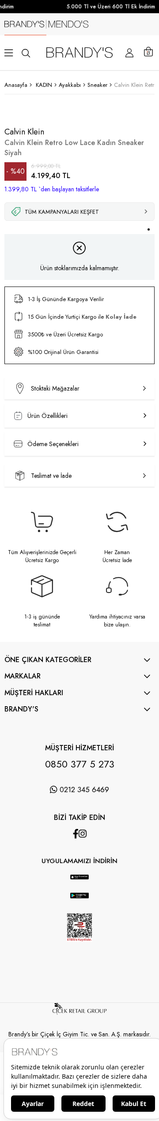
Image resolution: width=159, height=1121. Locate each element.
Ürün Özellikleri (47, 415)
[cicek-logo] (79, 1013)
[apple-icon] (79, 882)
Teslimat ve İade (51, 475)
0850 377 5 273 (79, 764)
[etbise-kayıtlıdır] (79, 949)
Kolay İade (121, 317)
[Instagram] (83, 833)
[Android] (88, 870)
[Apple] (70, 870)
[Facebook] (76, 833)
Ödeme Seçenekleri (53, 443)
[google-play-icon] (79, 900)
